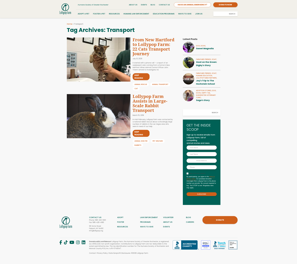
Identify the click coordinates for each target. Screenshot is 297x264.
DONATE (220, 220)
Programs (145, 222)
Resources (114, 13)
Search (232, 14)
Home (69, 24)
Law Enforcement (149, 217)
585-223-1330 (100, 220)
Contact (92, 253)
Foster (120, 222)
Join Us (198, 13)
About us (167, 222)
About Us (133, 5)
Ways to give (146, 226)
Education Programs (163, 13)
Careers (190, 222)
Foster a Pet (99, 13)
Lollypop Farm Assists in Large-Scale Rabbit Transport (150, 103)
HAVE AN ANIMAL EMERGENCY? (192, 4)
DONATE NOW (225, 4)
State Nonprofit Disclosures (119, 253)
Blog (153, 5)
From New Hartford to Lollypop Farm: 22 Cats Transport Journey (153, 47)
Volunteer (168, 217)
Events (144, 5)
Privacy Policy (102, 253)
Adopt (120, 217)
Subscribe (201, 194)
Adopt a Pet (83, 13)
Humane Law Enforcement (136, 13)
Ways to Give (184, 13)
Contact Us (164, 5)
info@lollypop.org (96, 231)
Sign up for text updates (197, 173)
